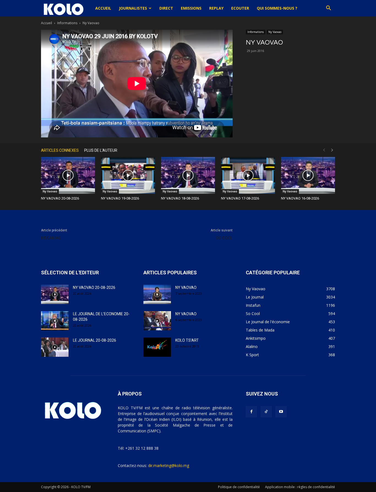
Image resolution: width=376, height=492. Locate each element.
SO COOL (224, 238)
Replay (216, 8)
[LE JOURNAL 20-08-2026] (55, 347)
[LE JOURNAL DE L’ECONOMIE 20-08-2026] (55, 320)
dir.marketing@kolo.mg (168, 465)
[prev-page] (324, 150)
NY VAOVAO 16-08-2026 (300, 198)
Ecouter (240, 8)
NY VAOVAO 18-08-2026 (180, 198)
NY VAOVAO (186, 287)
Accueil (103, 8)
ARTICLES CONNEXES (60, 150)
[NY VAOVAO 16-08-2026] (308, 175)
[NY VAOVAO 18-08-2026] (188, 175)
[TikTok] (266, 411)
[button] (328, 8)
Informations (67, 23)
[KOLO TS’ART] (157, 347)
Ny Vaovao (274, 32)
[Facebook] (251, 411)
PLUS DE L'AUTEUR (100, 150)
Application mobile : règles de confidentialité (300, 487)
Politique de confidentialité (239, 487)
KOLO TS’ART (187, 340)
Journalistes (133, 8)
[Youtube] (281, 411)
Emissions (191, 8)
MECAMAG (51, 238)
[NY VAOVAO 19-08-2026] (128, 175)
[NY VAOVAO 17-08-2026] (248, 175)
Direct (166, 8)
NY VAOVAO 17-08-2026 (240, 198)
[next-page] (332, 150)
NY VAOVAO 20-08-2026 (60, 198)
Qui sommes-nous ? (277, 8)
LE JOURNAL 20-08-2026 (94, 340)
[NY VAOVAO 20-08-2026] (68, 175)
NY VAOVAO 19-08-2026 (120, 198)
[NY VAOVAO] (157, 294)
